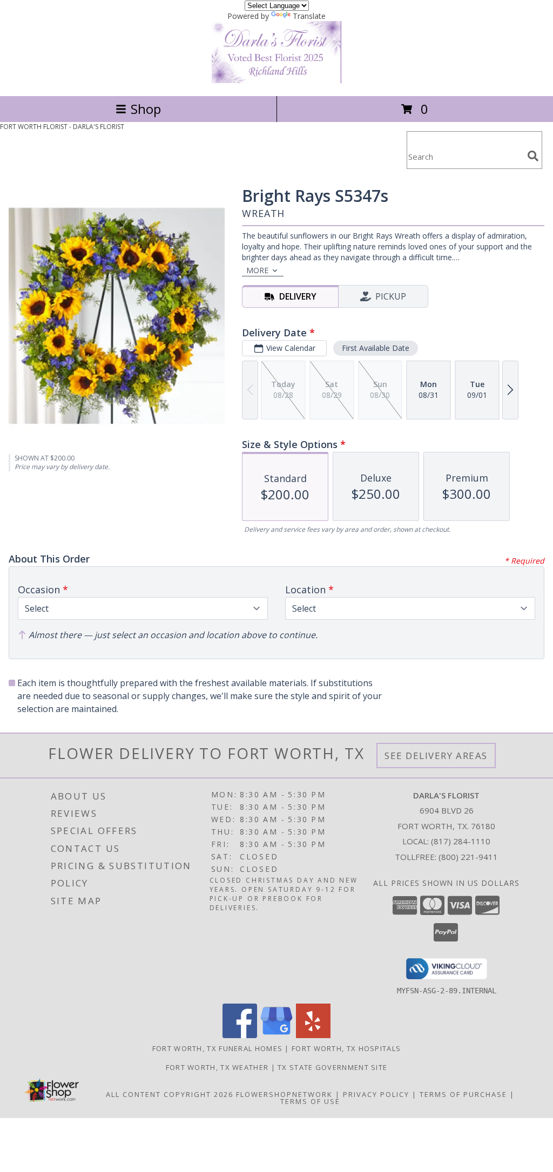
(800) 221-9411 (468, 856)
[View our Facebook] (239, 1035)
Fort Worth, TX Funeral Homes (217, 1048)
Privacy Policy (376, 1094)
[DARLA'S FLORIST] (276, 80)
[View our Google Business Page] (276, 1035)
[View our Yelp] (313, 1035)
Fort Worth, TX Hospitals (346, 1048)
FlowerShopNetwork (284, 1094)
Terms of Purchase (463, 1094)
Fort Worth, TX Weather (217, 1067)
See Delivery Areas (436, 755)
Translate (309, 16)
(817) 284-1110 (460, 841)
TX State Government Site (332, 1067)
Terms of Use (310, 1101)
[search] (533, 156)
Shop (146, 109)
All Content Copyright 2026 (169, 1094)
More (257, 270)
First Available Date (375, 348)
